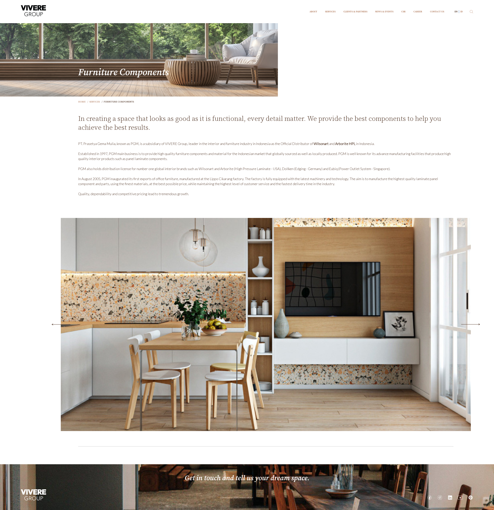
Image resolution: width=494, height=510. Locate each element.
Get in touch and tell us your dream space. (247, 478)
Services (94, 101)
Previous (61, 324)
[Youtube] (460, 498)
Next (470, 324)
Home (81, 101)
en (456, 11)
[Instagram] (439, 498)
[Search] (471, 12)
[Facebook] (429, 498)
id (461, 11)
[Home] (33, 494)
